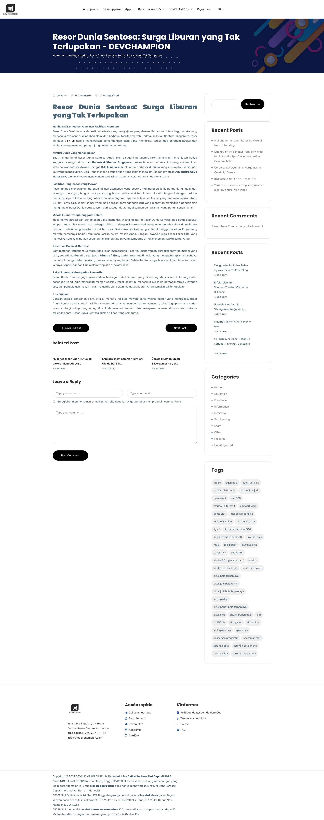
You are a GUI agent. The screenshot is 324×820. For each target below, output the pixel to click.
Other (217, 432)
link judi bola (254, 537)
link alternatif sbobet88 (228, 537)
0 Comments (83, 95)
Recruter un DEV (149, 9)
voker (64, 95)
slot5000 (219, 622)
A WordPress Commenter (227, 226)
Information (221, 406)
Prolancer (220, 438)
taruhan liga (221, 653)
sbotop (253, 560)
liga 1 (217, 529)
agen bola (231, 482)
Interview (220, 413)
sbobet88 (237, 552)
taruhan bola (221, 645)
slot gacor (236, 622)
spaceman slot (252, 638)
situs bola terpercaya (226, 575)
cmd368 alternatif (224, 505)
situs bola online (252, 568)
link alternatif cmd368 (238, 529)
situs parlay (220, 599)
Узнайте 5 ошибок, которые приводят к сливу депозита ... (232, 343)
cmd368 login (248, 505)
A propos (89, 9)
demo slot (219, 513)
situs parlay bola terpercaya (230, 606)
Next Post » (181, 328)
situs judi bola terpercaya (229, 591)
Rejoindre (203, 9)
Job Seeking (222, 419)
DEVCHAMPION (179, 9)
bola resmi (220, 498)
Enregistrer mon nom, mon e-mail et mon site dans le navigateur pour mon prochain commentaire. (119, 401)
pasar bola (220, 552)
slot (258, 614)
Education (220, 393)
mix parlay (230, 544)
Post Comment (70, 455)
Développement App (117, 9)
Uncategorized (109, 95)
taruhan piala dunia (244, 653)
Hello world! (255, 226)
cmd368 (236, 498)
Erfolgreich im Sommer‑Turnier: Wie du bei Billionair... (231, 287)
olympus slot (249, 544)
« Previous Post (71, 328)
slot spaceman (222, 630)
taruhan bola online (245, 645)
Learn (218, 425)
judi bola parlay (246, 521)
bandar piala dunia (224, 490)
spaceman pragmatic (226, 638)
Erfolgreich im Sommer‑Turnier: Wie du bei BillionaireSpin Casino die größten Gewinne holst (238, 156)
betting (219, 387)
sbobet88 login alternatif (229, 560)
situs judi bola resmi (226, 583)
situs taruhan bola (240, 614)
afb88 (217, 482)
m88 (216, 544)
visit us (70, 140)
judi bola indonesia (242, 513)
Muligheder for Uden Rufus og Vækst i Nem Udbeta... (72, 361)
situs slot (219, 614)
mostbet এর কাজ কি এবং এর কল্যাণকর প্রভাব (235, 178)
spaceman (242, 630)
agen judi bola (250, 482)
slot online (253, 622)
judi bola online (223, 521)
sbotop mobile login (225, 568)
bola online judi (249, 490)
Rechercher (252, 104)
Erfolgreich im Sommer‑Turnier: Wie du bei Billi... (122, 361)
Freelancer (221, 400)
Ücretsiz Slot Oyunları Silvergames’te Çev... (166, 361)
